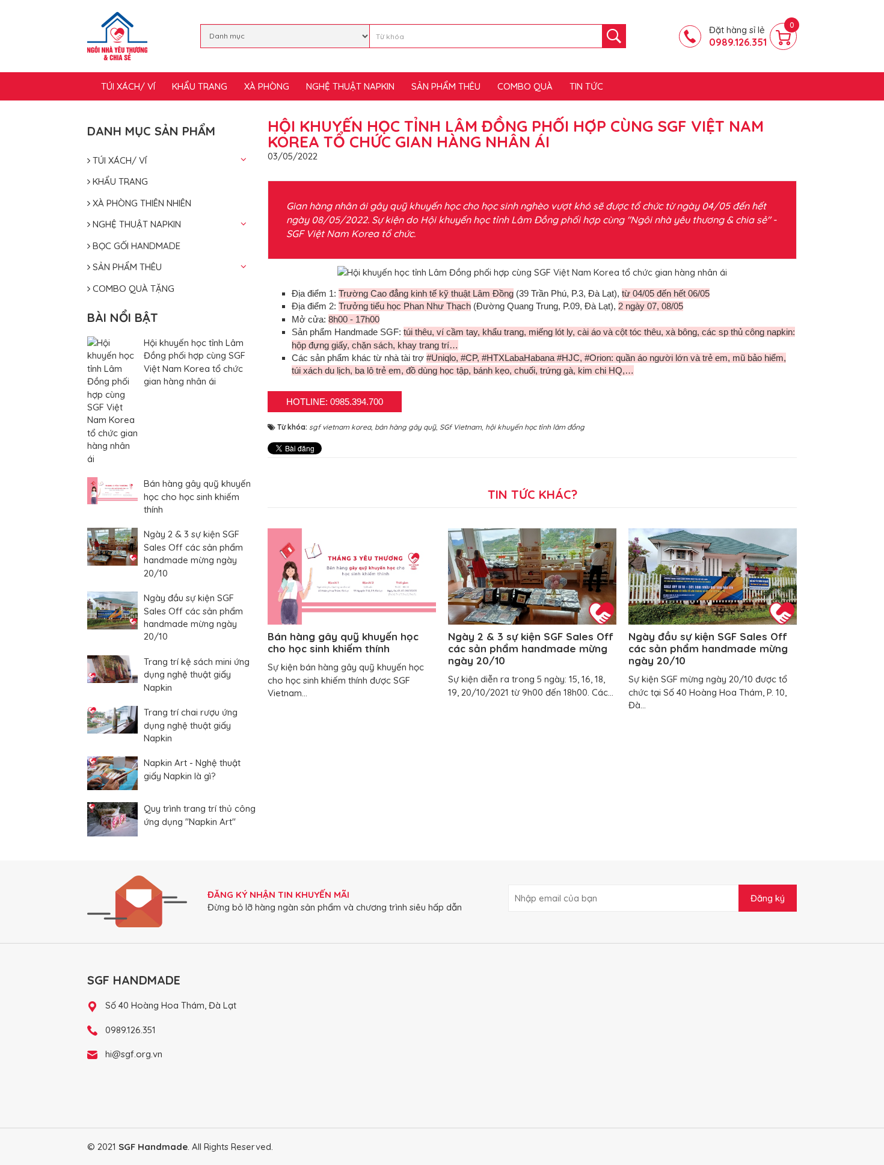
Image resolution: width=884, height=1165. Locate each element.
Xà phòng (266, 86)
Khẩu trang (199, 86)
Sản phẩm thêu (445, 86)
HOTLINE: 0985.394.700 (334, 402)
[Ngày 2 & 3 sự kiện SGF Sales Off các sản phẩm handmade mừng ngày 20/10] (112, 546)
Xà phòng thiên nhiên (140, 203)
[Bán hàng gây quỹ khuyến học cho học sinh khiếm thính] (112, 489)
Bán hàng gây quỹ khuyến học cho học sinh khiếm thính (197, 496)
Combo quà (525, 86)
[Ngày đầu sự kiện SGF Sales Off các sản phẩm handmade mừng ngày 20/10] (112, 609)
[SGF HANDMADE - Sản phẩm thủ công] (117, 35)
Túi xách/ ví (128, 86)
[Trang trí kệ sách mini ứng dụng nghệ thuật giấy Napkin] (112, 668)
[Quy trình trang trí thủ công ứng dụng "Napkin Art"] (112, 818)
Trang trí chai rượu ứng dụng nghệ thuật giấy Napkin (191, 725)
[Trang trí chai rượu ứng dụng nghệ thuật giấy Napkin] (112, 719)
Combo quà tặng (132, 288)
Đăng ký (767, 898)
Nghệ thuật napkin (350, 86)
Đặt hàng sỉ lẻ (738, 36)
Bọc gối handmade (135, 246)
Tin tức (586, 86)
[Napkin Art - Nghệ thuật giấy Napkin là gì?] (112, 772)
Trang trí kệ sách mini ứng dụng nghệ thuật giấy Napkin (197, 674)
